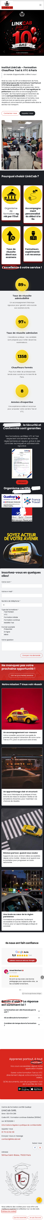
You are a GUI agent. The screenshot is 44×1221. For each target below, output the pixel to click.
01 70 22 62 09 (8, 1132)
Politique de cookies (9, 1211)
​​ (22, 482)
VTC (5, 615)
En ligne (7, 632)
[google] (40, 1147)
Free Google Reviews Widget (32, 993)
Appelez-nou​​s (27, 113)
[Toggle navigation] (40, 5)
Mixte (6, 635)
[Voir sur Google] (6, 971)
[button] (1, 977)
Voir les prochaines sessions (22, 675)
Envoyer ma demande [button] (31, 655)
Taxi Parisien (9, 612)
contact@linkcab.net (11, 1139)
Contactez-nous (10, 113)
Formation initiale (11, 617)
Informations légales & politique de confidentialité (21, 1125)
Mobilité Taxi (9, 623)
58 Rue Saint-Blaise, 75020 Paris (16, 1155)
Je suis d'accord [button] (35, 1218)
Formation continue (12, 620)
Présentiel (8, 629)
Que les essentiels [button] (20, 1218)
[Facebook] (35, 1147)
